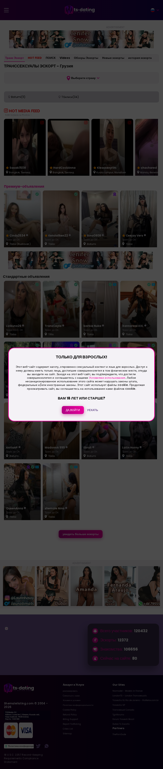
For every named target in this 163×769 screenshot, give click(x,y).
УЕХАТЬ (92, 410)
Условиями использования (107, 378)
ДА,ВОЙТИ (73, 410)
